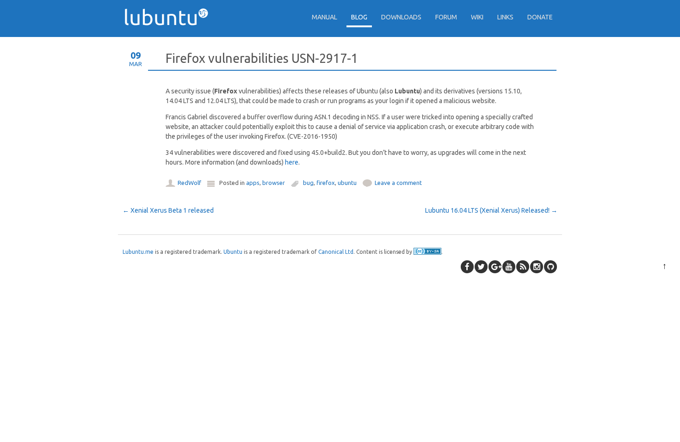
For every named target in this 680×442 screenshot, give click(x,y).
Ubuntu (232, 252)
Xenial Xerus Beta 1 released (168, 210)
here (291, 162)
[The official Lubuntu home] (170, 41)
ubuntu (347, 182)
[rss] (523, 267)
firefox (325, 182)
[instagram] (537, 267)
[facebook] (467, 267)
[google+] (495, 267)
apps (253, 182)
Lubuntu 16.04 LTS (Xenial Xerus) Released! (491, 210)
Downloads (401, 17)
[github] (550, 267)
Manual (324, 17)
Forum (446, 17)
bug (308, 182)
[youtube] (509, 267)
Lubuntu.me (138, 252)
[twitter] (481, 267)
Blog (359, 17)
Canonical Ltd (335, 252)
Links (505, 17)
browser (273, 182)
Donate (540, 17)
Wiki (477, 17)
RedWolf (189, 182)
